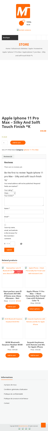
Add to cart (17, 143)
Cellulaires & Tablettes (19, 48)
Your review (9, 196)
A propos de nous (10, 385)
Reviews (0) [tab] (8, 156)
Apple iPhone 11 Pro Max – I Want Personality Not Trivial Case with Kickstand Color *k (35, 296)
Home (8, 48)
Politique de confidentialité (13, 394)
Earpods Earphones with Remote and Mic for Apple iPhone (35, 344)
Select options (35, 309)
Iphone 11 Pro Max (14, 52)
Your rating (8, 190)
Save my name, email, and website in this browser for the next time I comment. (11, 233)
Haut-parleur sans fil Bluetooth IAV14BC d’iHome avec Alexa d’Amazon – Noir (12, 294)
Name (7, 208)
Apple (31, 48)
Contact (6, 403)
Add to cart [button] (12, 307)
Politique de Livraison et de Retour (16, 398)
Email (6, 217)
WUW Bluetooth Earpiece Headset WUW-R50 (12, 344)
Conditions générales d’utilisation (15, 389)
